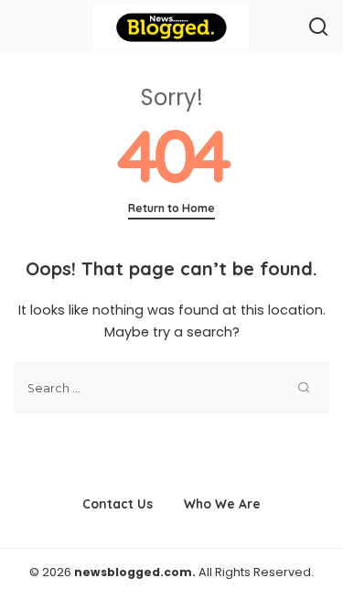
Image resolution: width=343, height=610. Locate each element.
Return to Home (171, 208)
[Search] (318, 27)
